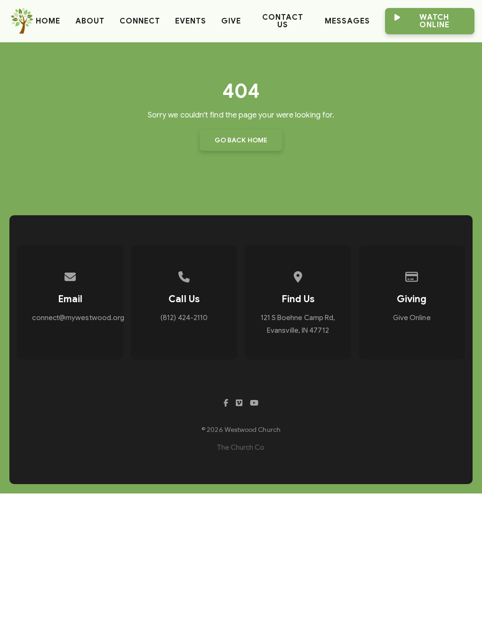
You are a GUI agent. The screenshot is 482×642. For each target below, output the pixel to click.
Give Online (412, 317)
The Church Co (241, 447)
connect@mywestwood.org (78, 317)
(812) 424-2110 (184, 317)
